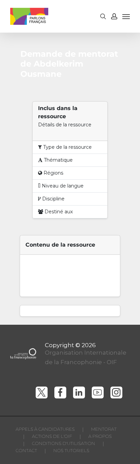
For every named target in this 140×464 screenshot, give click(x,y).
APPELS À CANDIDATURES (45, 429)
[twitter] (42, 392)
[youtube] (98, 392)
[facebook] (60, 392)
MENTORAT (104, 429)
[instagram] (116, 392)
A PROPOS (100, 436)
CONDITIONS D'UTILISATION (63, 443)
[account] (114, 16)
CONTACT (26, 450)
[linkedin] (79, 392)
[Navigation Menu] (126, 16)
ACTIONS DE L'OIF (52, 436)
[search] (103, 16)
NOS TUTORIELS (71, 450)
